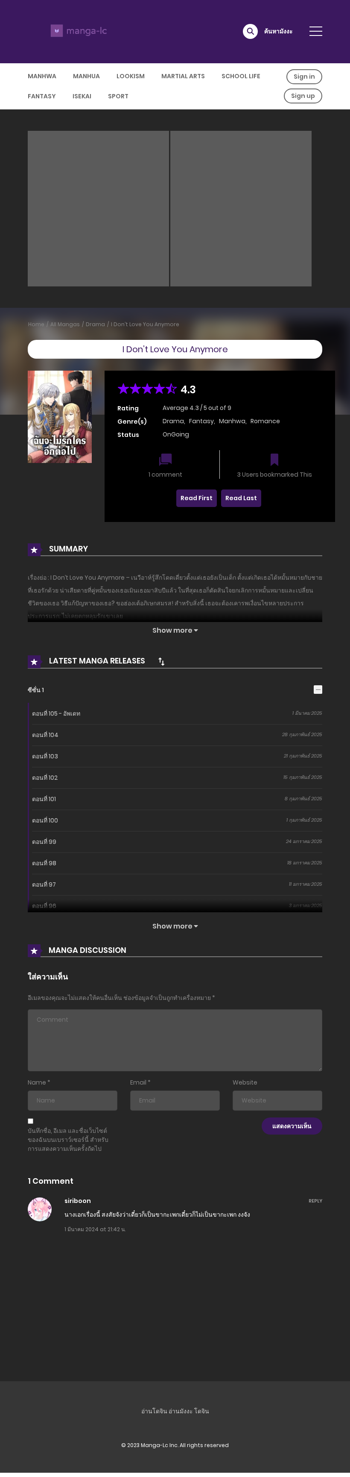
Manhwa (42, 76)
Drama (95, 324)
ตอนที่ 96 (44, 906)
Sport (118, 96)
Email (138, 1082)
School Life (241, 76)
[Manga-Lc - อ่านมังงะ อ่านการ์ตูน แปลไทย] (77, 31)
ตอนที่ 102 (45, 777)
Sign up (303, 95)
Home (36, 324)
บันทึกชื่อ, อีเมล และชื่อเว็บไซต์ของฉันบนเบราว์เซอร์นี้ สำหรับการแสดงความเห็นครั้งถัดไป (68, 1139)
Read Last (241, 498)
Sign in (304, 76)
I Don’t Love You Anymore (145, 324)
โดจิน (201, 1411)
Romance (265, 421)
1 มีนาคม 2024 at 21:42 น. (94, 1229)
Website (245, 1082)
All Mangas (65, 324)
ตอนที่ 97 (44, 884)
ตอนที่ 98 (44, 863)
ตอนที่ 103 (45, 756)
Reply (315, 1200)
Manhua (86, 76)
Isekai (82, 96)
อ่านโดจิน (154, 1411)
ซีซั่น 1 (36, 690)
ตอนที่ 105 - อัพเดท (56, 713)
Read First (197, 498)
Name (37, 1082)
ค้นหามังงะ (278, 31)
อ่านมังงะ (181, 1411)
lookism (131, 76)
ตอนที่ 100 (45, 820)
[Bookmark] (274, 460)
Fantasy (42, 96)
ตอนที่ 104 (45, 735)
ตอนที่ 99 (44, 841)
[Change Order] (161, 661)
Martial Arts (183, 76)
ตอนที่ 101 (44, 799)
